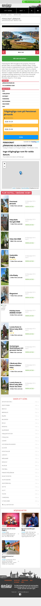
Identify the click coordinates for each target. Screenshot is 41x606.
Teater (4, 494)
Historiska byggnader (9, 444)
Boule (4, 423)
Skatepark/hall (6, 483)
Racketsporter (6, 476)
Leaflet (13, 188)
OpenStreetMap (25, 188)
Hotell (10, 14)
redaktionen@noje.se (23, 592)
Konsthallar (6, 451)
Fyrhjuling (5, 437)
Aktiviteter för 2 (7, 402)
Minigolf (4, 462)
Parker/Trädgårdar (8, 472)
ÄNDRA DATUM (29, 206)
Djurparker (5, 430)
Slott (3, 490)
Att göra (8, 10)
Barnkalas (5, 412)
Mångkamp (5, 458)
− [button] (4, 166)
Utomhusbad (6, 501)
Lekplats (4, 455)
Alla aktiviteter (9, 505)
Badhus (4, 409)
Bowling (4, 426)
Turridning (5, 497)
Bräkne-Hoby (17, 14)
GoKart (4, 441)
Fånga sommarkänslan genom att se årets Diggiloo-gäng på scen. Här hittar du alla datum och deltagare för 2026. (8, 534)
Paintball (5, 469)
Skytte (4, 487)
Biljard (4, 416)
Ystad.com (3, 14)
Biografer (5, 419)
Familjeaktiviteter (7, 433)
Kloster (4, 448)
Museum (4, 465)
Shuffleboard (6, 480)
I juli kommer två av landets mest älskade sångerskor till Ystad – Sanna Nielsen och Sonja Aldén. (9, 562)
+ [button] (4, 163)
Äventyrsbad (6, 405)
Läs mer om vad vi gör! (28, 588)
